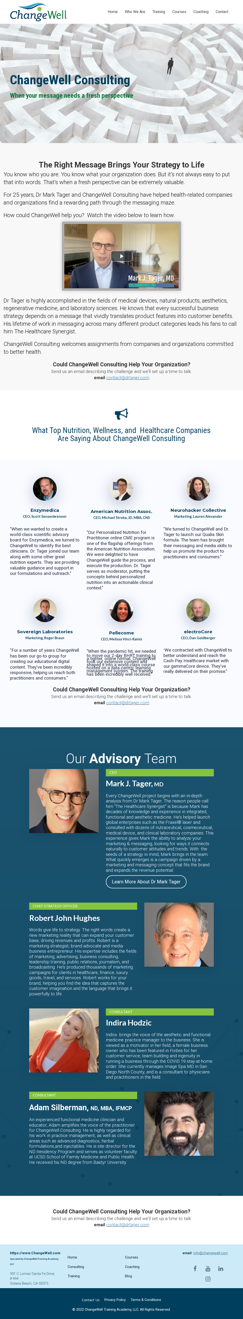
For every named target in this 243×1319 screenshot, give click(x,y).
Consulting (76, 1267)
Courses (179, 11)
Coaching (201, 11)
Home (113, 11)
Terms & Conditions (146, 1300)
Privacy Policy (115, 1300)
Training (158, 11)
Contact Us (91, 1300)
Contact (222, 11)
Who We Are (135, 11)
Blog (128, 1276)
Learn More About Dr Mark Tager (146, 882)
